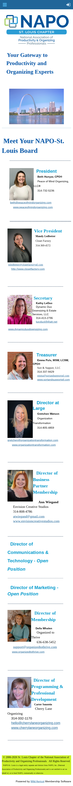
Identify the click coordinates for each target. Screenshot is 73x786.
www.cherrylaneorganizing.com (34, 728)
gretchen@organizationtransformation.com (32, 440)
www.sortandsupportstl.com (53, 379)
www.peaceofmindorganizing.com (33, 207)
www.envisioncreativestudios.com (36, 521)
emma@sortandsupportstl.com (53, 375)
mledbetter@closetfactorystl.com (25, 264)
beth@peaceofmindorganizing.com (30, 202)
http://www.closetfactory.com (28, 268)
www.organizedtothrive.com (28, 651)
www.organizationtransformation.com (34, 444)
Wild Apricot (37, 781)
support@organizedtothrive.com (35, 647)
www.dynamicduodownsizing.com (28, 329)
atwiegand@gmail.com (29, 516)
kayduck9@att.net (46, 321)
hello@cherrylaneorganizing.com (35, 723)
